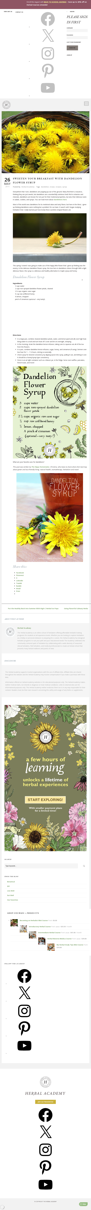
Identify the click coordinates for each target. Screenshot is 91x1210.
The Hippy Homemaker (40, 467)
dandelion (45, 187)
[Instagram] (24, 1019)
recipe (52, 187)
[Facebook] (24, 984)
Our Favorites (12, 900)
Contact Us (19, 12)
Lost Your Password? (74, 42)
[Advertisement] (51, 318)
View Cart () (8, 11)
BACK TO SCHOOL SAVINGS (55, 2)
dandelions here (60, 200)
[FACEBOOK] (47, 27)
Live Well (10, 891)
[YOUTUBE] (47, 96)
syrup (64, 187)
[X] (47, 44)
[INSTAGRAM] (47, 61)
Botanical (11, 882)
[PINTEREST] (47, 78)
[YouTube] (24, 1053)
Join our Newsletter (45, 1102)
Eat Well (10, 895)
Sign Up (69, 55)
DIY (8, 886)
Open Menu (86, 103)
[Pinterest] (24, 1036)
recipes (58, 187)
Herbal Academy (28, 187)
